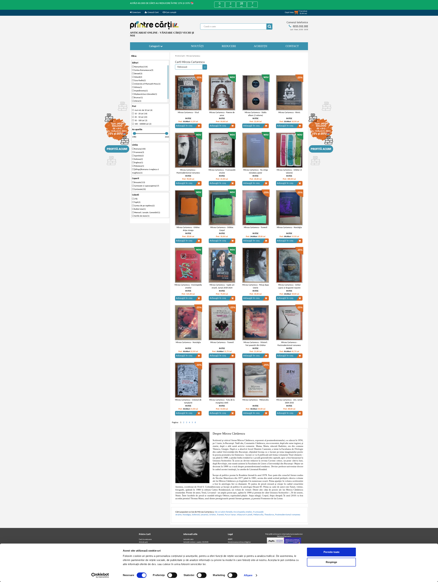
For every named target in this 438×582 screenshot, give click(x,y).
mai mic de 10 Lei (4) (143, 110)
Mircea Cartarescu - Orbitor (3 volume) (289, 171)
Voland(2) (138, 77)
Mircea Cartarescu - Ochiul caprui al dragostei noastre (289, 286)
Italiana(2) (138, 159)
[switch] (172, 575)
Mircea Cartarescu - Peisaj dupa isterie (255, 286)
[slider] (134, 133)
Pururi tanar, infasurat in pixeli (238, 515)
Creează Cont (153, 12)
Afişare (248, 575)
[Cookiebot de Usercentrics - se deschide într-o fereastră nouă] (100, 575)
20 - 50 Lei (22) (140, 117)
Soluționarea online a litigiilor (239, 542)
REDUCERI (229, 46)
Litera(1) (137, 101)
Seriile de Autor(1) (142, 216)
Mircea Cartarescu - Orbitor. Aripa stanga (188, 229)
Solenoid (196, 515)
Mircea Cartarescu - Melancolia (255, 400)
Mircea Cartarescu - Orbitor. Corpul (222, 229)
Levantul (204, 515)
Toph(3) (137, 202)
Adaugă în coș (184, 126)
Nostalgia (187, 515)
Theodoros (269, 515)
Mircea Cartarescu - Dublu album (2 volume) (255, 114)
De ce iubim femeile (224, 512)
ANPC (230, 539)
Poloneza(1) (139, 166)
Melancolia (258, 515)
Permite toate (331, 552)
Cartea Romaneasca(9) (143, 70)
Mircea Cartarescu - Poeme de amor (222, 114)
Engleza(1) (138, 163)
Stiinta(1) (138, 87)
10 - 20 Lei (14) (140, 114)
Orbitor (212, 515)
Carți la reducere (145, 539)
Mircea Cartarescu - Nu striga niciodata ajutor (255, 171)
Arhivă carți (143, 542)
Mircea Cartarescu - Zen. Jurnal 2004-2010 (289, 401)
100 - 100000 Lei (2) (142, 124)
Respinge (331, 562)
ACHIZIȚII (260, 46)
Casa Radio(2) (140, 81)
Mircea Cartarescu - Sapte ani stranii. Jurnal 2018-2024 (222, 286)
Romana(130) (140, 149)
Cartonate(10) (140, 189)
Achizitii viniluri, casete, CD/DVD (195, 542)
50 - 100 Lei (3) (140, 121)
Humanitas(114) (141, 67)
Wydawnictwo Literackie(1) (145, 94)
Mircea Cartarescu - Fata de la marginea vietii (222, 401)
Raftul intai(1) (140, 209)
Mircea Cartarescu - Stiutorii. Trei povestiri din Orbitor (255, 343)
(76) (136, 199)
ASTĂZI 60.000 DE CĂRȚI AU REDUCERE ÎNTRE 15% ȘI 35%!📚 (162, 3)
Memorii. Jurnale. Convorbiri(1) (147, 213)
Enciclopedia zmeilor (243, 512)
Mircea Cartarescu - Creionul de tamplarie (188, 401)
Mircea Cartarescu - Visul (188, 113)
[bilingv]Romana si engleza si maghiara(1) (145, 171)
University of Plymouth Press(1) (147, 84)
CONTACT (292, 46)
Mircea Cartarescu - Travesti (255, 228)
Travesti (220, 515)
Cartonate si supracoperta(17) (146, 186)
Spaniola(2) (139, 156)
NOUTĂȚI (197, 46)
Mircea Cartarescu (193, 56)
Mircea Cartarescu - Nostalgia (289, 228)
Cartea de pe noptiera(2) (144, 206)
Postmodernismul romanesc (287, 515)
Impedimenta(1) (141, 91)
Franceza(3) (139, 152)
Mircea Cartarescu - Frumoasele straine (222, 171)
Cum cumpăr (170, 12)
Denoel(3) (138, 74)
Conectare (136, 12)
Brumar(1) (138, 98)
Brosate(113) (139, 183)
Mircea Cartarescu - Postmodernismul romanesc (188, 171)
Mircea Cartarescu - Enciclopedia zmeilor (188, 286)
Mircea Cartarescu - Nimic (289, 113)
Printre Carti (180, 56)
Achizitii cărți (188, 539)
